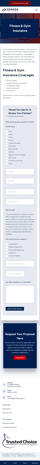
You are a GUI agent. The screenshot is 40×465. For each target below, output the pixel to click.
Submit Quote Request (14, 309)
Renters (11, 140)
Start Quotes (6, 409)
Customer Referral (14, 256)
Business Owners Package (17, 155)
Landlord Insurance (14, 143)
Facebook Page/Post (15, 247)
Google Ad (12, 253)
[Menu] (36, 10)
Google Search (13, 244)
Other (10, 164)
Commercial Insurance (9, 427)
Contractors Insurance (16, 161)
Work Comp (12, 158)
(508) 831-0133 (12, 392)
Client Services (7, 413)
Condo (11, 137)
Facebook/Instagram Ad (16, 250)
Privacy (14, 456)
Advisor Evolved (30, 456)
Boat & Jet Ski (13, 149)
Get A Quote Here (18, 3)
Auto (10, 131)
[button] (20, 358)
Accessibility (6, 456)
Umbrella (11, 152)
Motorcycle (12, 146)
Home (11, 134)
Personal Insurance (8, 423)
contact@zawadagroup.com (16, 398)
